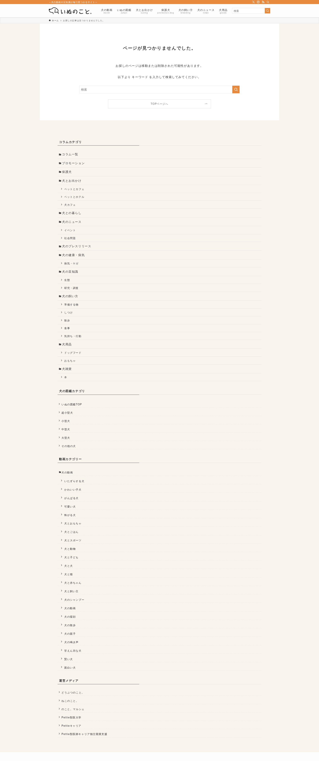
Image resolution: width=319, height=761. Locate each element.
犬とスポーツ (73, 540)
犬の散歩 (70, 625)
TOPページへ (159, 104)
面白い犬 (70, 667)
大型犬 (65, 437)
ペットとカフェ (74, 189)
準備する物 (71, 304)
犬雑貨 (67, 369)
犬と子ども (71, 557)
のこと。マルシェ (73, 709)
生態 (67, 280)
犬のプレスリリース (76, 246)
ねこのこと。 (70, 701)
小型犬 (65, 421)
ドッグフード (73, 352)
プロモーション (73, 163)
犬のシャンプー (74, 599)
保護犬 (67, 172)
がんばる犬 (71, 498)
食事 (67, 328)
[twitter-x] (253, 2)
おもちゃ (70, 360)
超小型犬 (67, 412)
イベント (70, 230)
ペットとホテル (74, 197)
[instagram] (258, 2)
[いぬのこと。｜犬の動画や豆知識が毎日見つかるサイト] (70, 10)
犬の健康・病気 (73, 255)
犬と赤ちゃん (73, 582)
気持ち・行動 (73, 336)
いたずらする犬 (74, 481)
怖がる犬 (70, 515)
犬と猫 (68, 574)
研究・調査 (71, 288)
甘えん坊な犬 (73, 650)
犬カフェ (70, 204)
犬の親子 (70, 633)
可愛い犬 (70, 506)
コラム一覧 (70, 154)
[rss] (263, 2)
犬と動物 (70, 549)
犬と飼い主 (71, 591)
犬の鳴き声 (71, 642)
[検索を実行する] (267, 10)
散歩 (67, 320)
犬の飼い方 (70, 296)
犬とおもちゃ (73, 523)
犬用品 (67, 344)
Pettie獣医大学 (71, 717)
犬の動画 (67, 472)
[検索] (267, 2)
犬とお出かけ (72, 180)
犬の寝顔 (70, 616)
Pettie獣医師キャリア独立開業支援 (84, 734)
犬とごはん (71, 532)
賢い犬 (68, 659)
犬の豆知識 (70, 271)
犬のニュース (72, 222)
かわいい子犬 (73, 489)
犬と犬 (68, 565)
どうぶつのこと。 (73, 692)
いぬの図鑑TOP (71, 404)
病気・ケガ (71, 263)
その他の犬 (68, 446)
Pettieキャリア (71, 725)
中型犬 (65, 429)
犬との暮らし (72, 213)
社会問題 (70, 238)
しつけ (68, 312)
